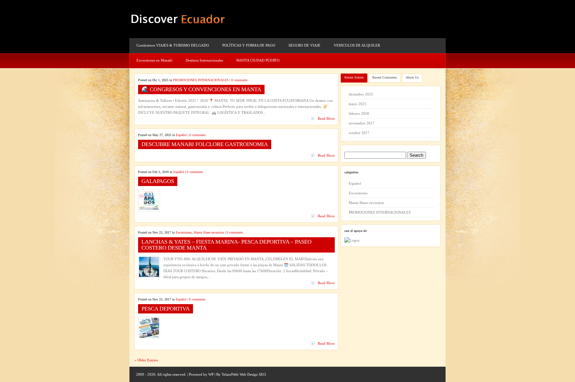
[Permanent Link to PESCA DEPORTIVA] (149, 336)
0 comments (239, 80)
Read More (326, 118)
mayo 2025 (357, 104)
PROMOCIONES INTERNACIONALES (201, 80)
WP (211, 374)
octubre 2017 (359, 133)
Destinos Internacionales (204, 60)
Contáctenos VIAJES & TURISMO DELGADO (172, 45)
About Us (412, 77)
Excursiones (184, 232)
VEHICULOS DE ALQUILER (357, 45)
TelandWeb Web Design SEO (244, 374)
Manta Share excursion (209, 232)
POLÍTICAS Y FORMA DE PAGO (248, 45)
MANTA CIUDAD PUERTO (258, 60)
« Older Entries (146, 360)
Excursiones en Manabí (154, 60)
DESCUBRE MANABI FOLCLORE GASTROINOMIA (204, 144)
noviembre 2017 (361, 123)
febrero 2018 (359, 113)
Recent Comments (384, 77)
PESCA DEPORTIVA (165, 308)
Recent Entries (354, 77)
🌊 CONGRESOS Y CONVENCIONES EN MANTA (201, 89)
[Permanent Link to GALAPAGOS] (149, 209)
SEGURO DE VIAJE (304, 45)
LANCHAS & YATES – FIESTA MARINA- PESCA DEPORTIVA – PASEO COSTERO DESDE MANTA (226, 245)
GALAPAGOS (157, 181)
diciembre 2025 (361, 94)
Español (181, 135)
